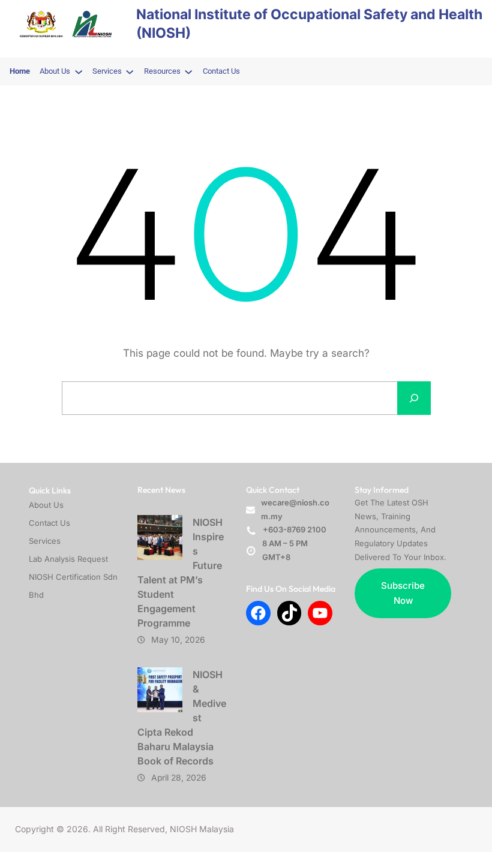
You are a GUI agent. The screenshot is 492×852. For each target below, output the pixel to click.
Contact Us (49, 523)
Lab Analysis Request (68, 559)
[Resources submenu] (188, 71)
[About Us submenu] (78, 71)
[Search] (414, 398)
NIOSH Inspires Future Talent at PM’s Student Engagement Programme (180, 572)
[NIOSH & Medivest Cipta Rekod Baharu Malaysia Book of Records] (159, 689)
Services (45, 541)
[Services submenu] (129, 71)
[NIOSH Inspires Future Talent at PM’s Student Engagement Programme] (159, 537)
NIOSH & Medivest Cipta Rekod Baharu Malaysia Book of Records (181, 718)
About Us (46, 505)
